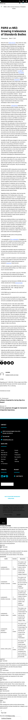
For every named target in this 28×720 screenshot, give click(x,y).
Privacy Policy (8, 514)
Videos (16, 452)
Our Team (3, 457)
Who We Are (4, 452)
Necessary (5, 547)
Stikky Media (11, 498)
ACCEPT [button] (19, 515)
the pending (21, 72)
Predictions (18, 454)
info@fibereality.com (8, 440)
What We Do (4, 454)
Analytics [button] (2, 678)
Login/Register (19, 476)
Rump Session (11, 42)
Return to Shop (11, 715)
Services (3, 459)
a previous (9, 263)
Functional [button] (2, 659)
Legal (16, 459)
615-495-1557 (6, 436)
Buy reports (18, 457)
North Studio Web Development (12, 496)
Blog (2, 461)
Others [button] (1, 700)
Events (16, 450)
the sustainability (14, 239)
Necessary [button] (2, 545)
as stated (20, 71)
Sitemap (17, 461)
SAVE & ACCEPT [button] (3, 708)
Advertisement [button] (3, 689)
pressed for (17, 79)
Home (2, 450)
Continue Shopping (6, 718)
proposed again (19, 282)
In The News (4, 463)
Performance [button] (3, 668)
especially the (14, 105)
